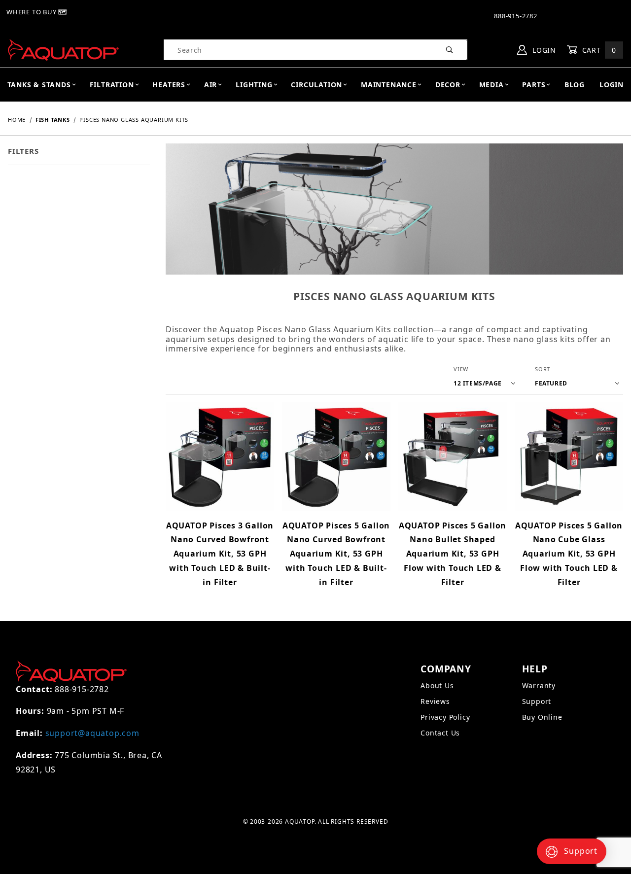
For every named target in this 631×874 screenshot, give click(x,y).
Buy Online (542, 717)
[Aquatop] (63, 49)
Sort (542, 369)
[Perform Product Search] (450, 50)
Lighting (254, 84)
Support (537, 701)
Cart (598, 50)
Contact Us (440, 732)
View (461, 369)
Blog (574, 84)
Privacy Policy (445, 717)
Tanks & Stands (39, 84)
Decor (447, 84)
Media (491, 84)
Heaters (168, 84)
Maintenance (389, 84)
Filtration (112, 84)
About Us (437, 685)
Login (543, 50)
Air (210, 84)
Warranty (539, 685)
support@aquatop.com (92, 733)
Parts (533, 84)
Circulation (316, 84)
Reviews (435, 701)
